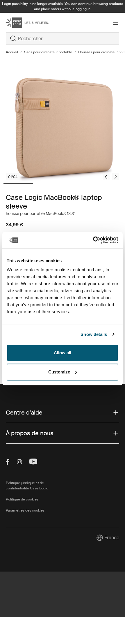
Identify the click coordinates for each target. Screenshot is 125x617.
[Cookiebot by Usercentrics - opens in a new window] (92, 240)
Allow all (62, 352)
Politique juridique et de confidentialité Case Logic (27, 486)
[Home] (25, 22)
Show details (94, 334)
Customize (59, 371)
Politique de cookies (22, 499)
